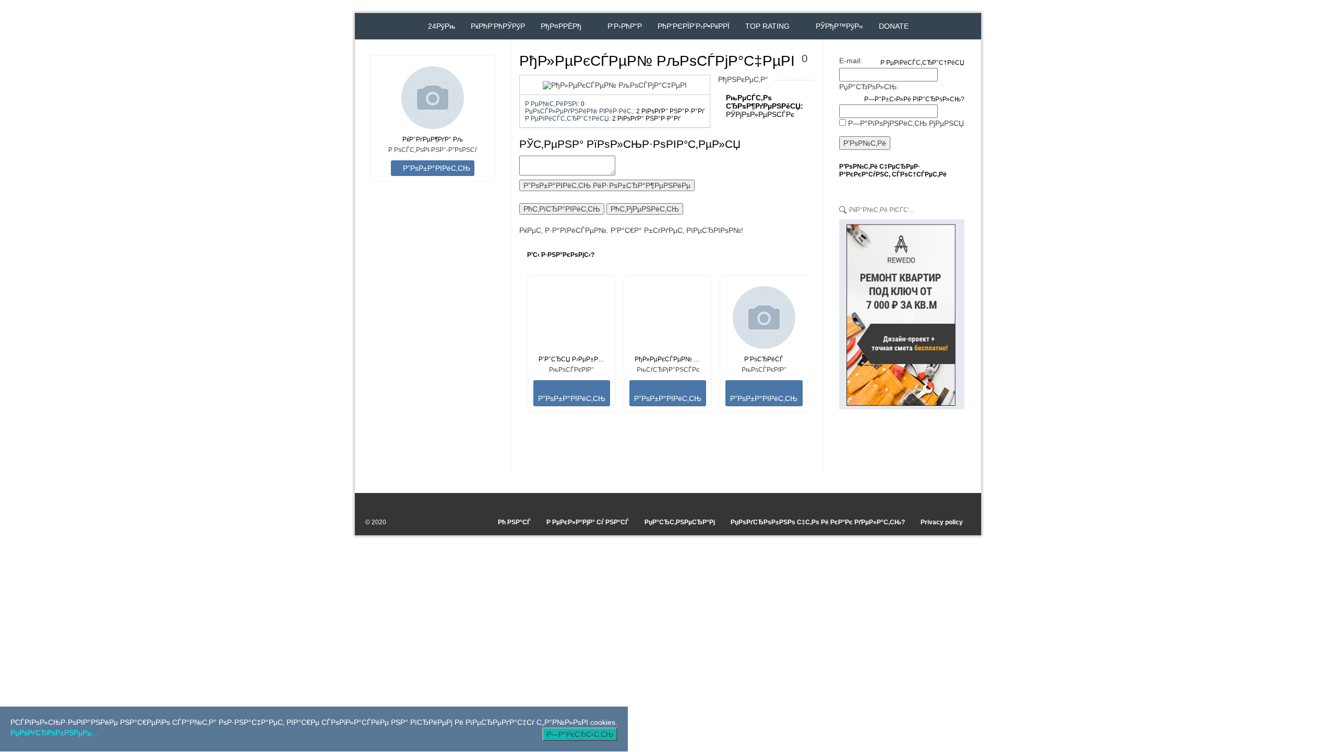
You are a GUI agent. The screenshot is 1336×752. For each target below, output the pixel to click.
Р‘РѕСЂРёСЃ (763, 359)
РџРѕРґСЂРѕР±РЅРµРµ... (54, 732)
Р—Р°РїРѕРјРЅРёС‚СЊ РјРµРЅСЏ (906, 123)
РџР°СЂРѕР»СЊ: (869, 87)
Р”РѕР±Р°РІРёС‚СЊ (435, 168)
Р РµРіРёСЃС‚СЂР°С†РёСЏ (922, 62)
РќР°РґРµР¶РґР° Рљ (432, 139)
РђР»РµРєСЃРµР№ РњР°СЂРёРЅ (668, 359)
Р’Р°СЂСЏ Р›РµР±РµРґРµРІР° (572, 359)
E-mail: (850, 60)
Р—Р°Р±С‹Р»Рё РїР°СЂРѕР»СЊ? (914, 99)
